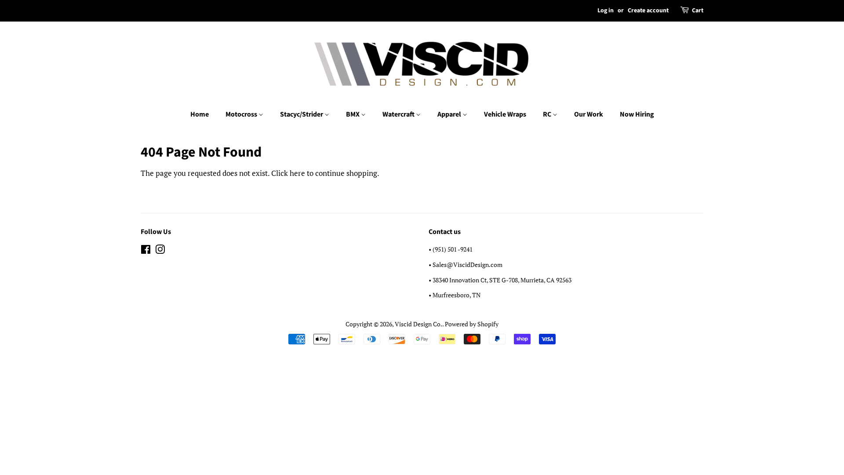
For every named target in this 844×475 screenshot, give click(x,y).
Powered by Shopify (471, 324)
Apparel (449, 114)
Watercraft (399, 114)
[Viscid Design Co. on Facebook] (146, 251)
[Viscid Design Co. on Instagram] (160, 251)
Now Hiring (637, 114)
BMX (353, 114)
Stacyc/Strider (302, 114)
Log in (605, 10)
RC (548, 114)
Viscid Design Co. (418, 324)
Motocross (242, 114)
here (297, 173)
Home (199, 114)
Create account (648, 10)
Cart (697, 10)
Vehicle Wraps (505, 114)
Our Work (588, 114)
